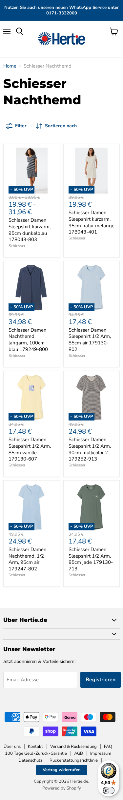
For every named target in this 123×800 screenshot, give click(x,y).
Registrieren (100, 679)
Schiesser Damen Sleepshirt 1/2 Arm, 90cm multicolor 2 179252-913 (90, 449)
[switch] (108, 790)
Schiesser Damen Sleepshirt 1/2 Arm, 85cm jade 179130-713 (91, 559)
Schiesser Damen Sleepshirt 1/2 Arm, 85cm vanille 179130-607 (30, 449)
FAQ (108, 746)
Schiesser (17, 245)
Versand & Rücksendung (73, 746)
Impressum (100, 753)
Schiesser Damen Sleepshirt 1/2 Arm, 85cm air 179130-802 (90, 340)
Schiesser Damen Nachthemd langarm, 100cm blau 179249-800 (28, 340)
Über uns (12, 746)
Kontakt (35, 746)
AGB (78, 753)
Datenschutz (30, 760)
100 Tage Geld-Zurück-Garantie (36, 753)
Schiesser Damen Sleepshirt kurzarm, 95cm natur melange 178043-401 (91, 222)
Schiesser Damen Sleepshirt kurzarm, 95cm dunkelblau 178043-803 (30, 230)
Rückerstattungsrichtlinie (74, 760)
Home (9, 66)
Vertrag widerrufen (62, 770)
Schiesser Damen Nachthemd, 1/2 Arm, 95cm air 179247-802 (28, 559)
